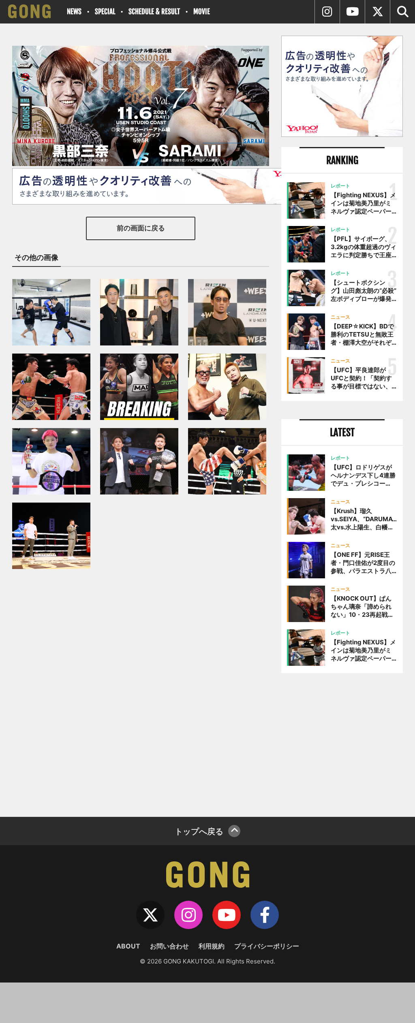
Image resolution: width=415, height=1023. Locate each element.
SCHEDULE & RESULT (154, 11)
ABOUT (128, 946)
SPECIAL (105, 11)
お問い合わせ (169, 946)
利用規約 (212, 946)
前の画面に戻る (141, 228)
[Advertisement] (342, 742)
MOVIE (201, 11)
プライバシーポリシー (266, 946)
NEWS (74, 11)
